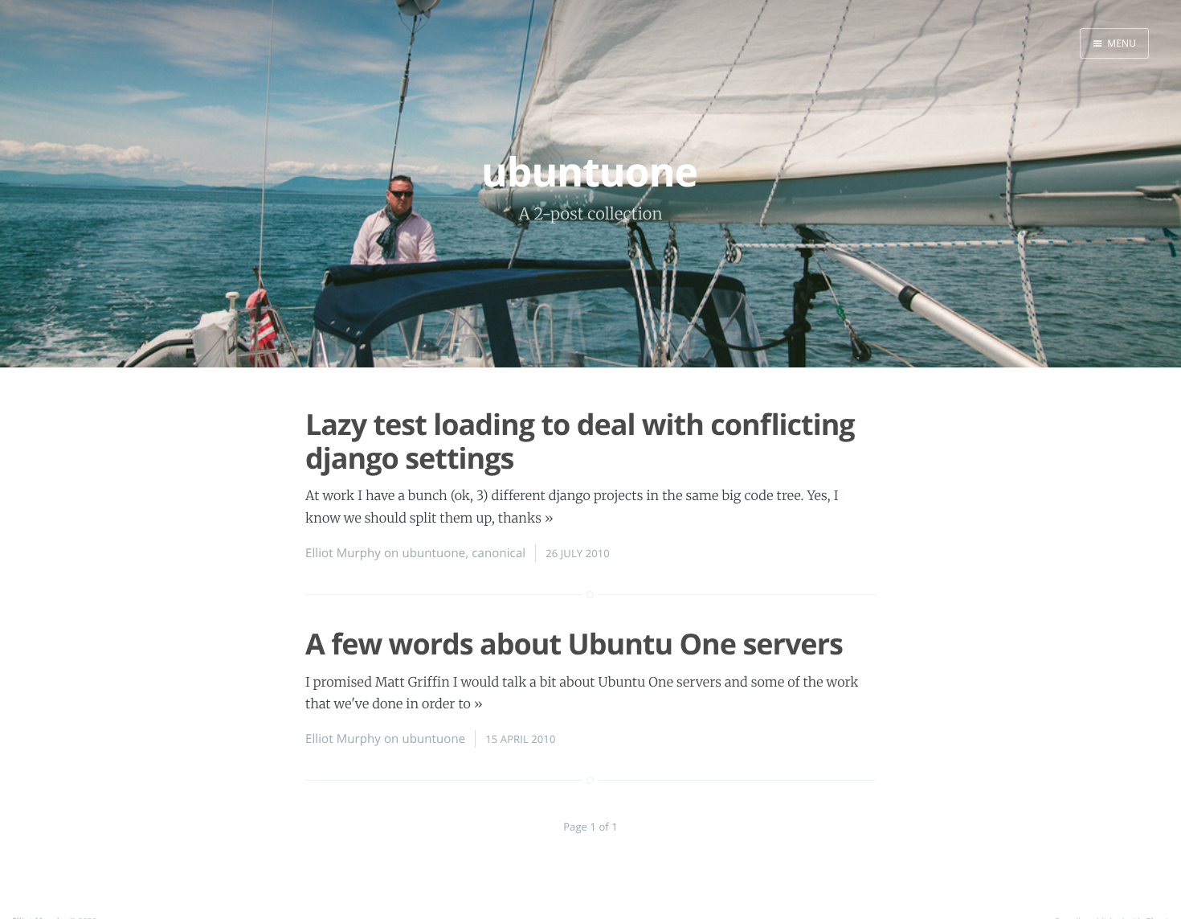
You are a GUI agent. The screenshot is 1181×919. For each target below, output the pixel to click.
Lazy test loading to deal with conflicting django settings (580, 440)
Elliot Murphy (343, 553)
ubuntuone (433, 553)
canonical (498, 553)
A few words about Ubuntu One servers (574, 643)
